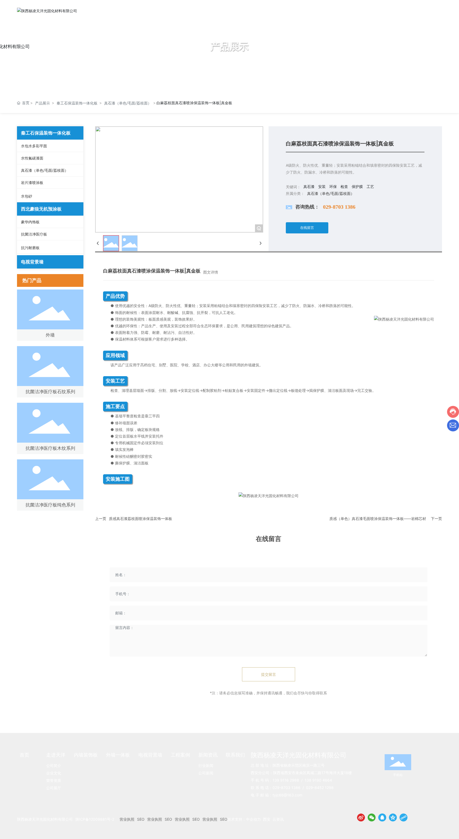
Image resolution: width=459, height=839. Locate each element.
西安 (266, 819)
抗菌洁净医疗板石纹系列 (50, 391)
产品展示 (42, 103)
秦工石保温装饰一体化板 (77, 103)
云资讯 (278, 819)
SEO (140, 819)
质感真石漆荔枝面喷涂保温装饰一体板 (140, 518)
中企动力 (253, 819)
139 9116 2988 (286, 780)
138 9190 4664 (318, 780)
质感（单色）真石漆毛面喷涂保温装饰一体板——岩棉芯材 (377, 518)
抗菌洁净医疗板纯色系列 (50, 504)
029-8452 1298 (320, 787)
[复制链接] (403, 817)
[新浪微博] (361, 817)
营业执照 (127, 819)
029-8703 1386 (339, 207)
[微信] (372, 817)
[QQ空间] (393, 817)
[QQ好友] (382, 817)
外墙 (50, 335)
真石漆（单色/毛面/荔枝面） (127, 103)
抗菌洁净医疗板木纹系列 (50, 448)
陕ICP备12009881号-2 (94, 819)
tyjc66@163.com (287, 795)
